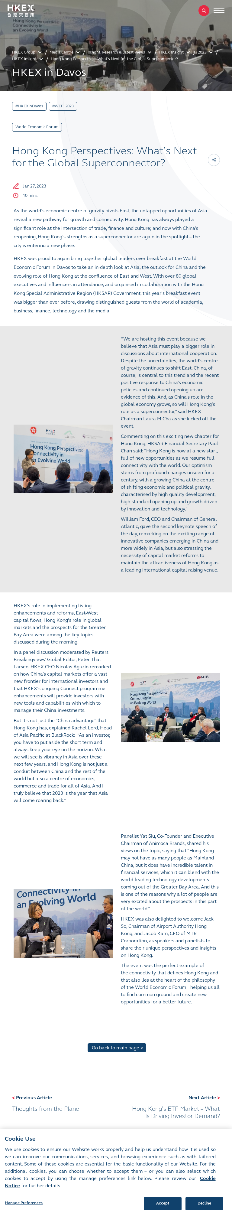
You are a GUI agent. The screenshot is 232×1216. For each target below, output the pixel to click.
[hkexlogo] (27, 11)
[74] (63, 458)
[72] (170, 707)
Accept (162, 1203)
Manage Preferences (24, 1203)
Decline (204, 1203)
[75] (63, 923)
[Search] (203, 10)
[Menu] (219, 10)
